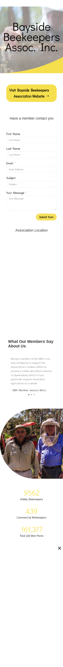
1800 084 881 (33, 576)
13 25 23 (47, 568)
